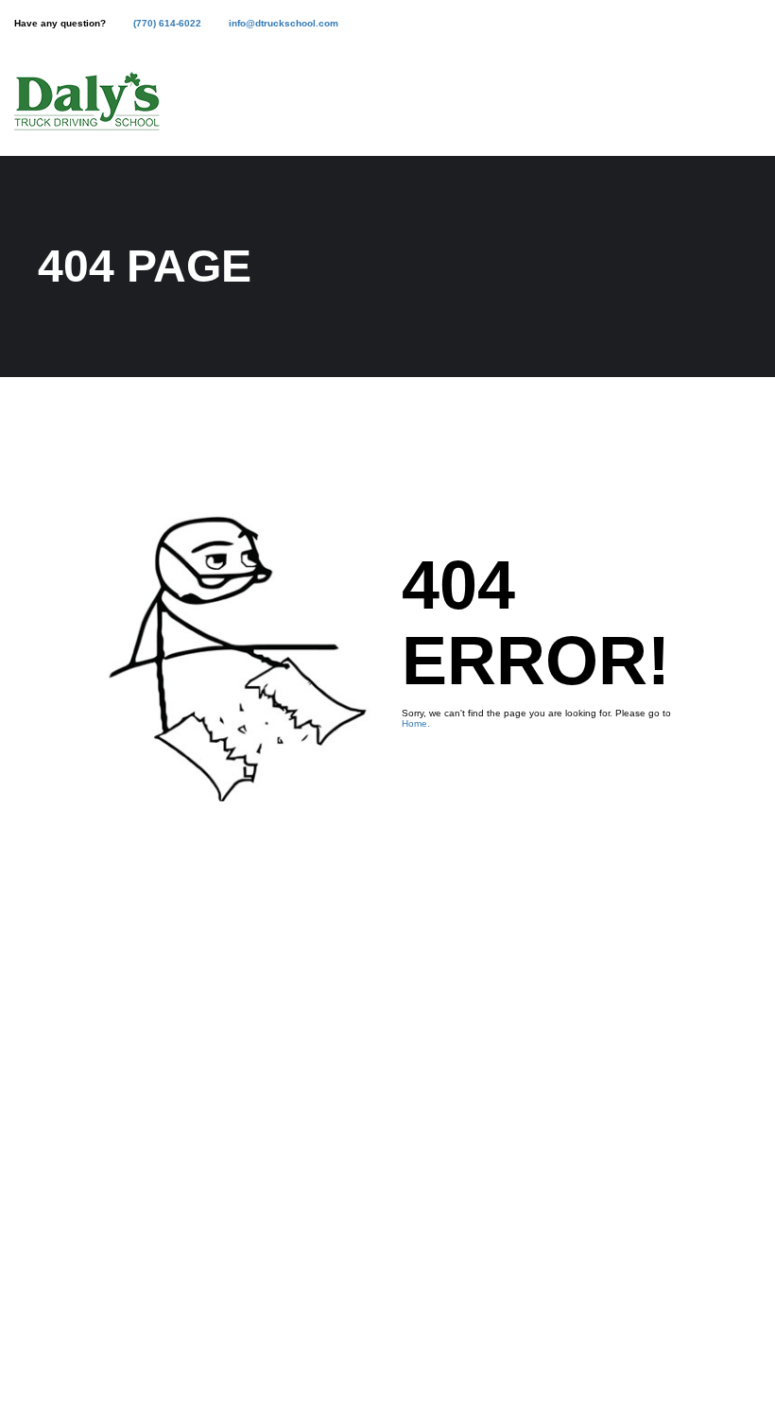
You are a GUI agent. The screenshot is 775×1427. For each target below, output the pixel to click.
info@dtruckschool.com (283, 23)
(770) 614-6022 (167, 23)
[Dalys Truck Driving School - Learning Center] (87, 111)
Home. (416, 723)
